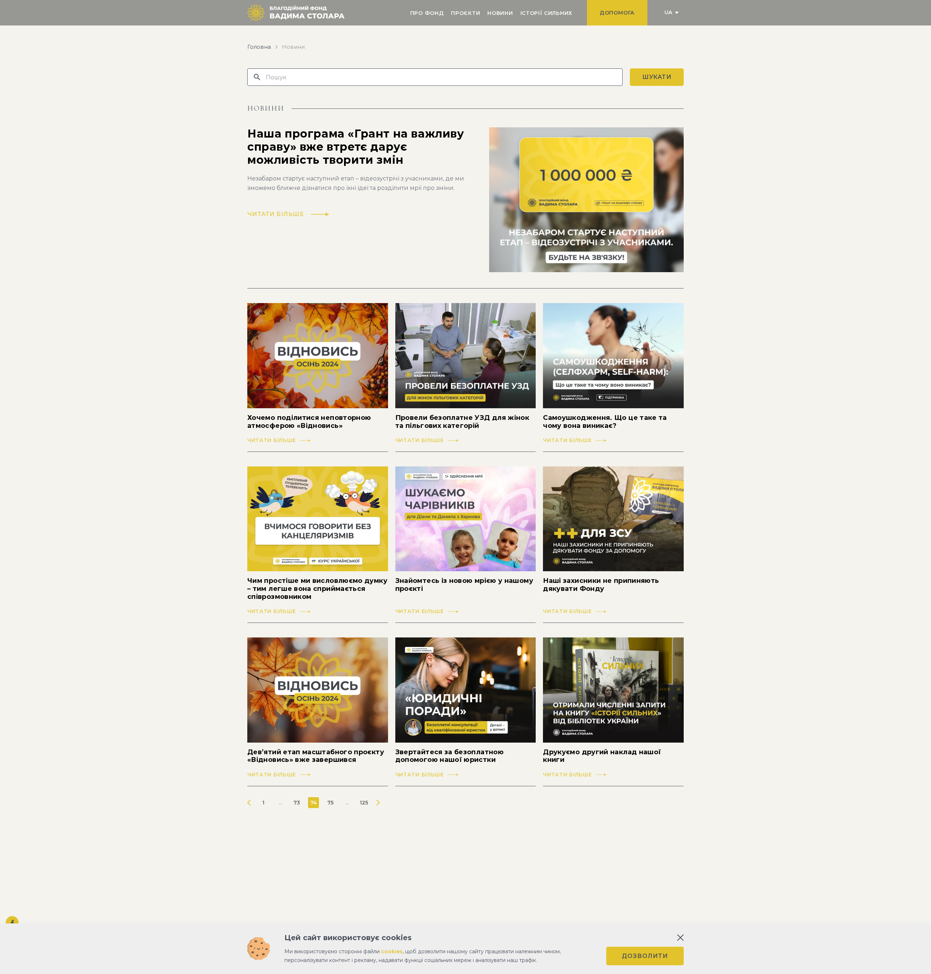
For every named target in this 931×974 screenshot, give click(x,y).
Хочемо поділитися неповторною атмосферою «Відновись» (309, 422)
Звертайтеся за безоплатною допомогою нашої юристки (449, 756)
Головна (259, 47)
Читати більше (271, 440)
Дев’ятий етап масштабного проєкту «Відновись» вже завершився (315, 756)
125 (364, 802)
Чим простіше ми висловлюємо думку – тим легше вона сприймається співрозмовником (317, 588)
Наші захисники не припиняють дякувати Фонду (601, 585)
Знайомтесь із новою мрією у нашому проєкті (464, 585)
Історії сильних (546, 13)
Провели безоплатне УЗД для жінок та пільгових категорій (462, 422)
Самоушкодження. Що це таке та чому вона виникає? (605, 422)
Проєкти (465, 13)
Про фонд (427, 13)
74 (313, 802)
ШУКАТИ (657, 76)
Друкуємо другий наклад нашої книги (602, 756)
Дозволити (645, 956)
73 (296, 802)
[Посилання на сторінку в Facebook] (12, 922)
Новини (500, 13)
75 (330, 802)
